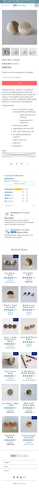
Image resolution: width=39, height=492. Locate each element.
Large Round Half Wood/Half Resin (18, 155)
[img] (15, 213)
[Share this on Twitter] (11, 164)
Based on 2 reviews (11, 181)
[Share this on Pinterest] (22, 164)
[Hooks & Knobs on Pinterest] (17, 477)
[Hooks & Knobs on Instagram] (21, 477)
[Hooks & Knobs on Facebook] (14, 477)
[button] (6, 64)
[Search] (32, 5)
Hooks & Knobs (21, 483)
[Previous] (4, 27)
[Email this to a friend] (27, 164)
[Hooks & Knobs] (19, 5)
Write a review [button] (19, 183)
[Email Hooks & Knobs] (24, 477)
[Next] (35, 27)
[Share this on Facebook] (16, 164)
